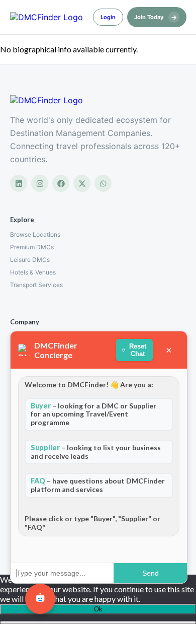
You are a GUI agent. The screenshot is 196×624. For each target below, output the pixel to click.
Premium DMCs (32, 247)
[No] (98, 622)
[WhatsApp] (103, 183)
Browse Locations (35, 234)
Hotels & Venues (33, 272)
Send (150, 573)
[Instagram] (39, 183)
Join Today (155, 17)
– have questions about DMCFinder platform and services (98, 485)
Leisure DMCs (30, 259)
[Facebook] (60, 183)
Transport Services (36, 285)
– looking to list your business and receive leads (96, 451)
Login (108, 17)
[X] (81, 183)
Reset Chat (137, 350)
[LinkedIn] (18, 183)
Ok (98, 609)
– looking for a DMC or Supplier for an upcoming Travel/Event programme (93, 414)
